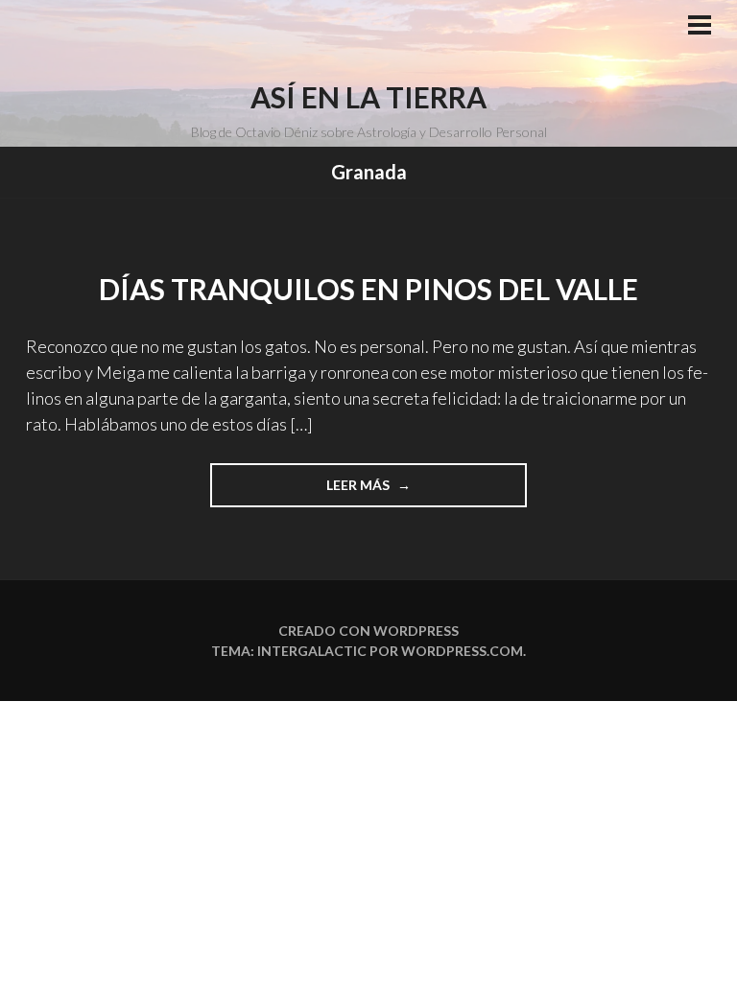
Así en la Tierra (368, 97)
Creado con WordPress (368, 630)
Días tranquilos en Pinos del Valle (368, 288)
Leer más (381, 491)
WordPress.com (462, 651)
